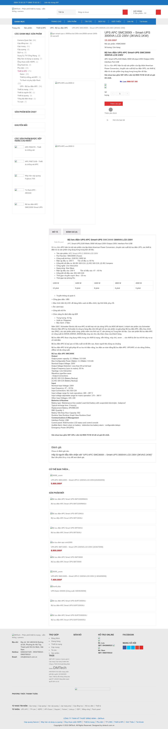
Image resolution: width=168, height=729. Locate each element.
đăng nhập (66, 457)
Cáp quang (21, 49)
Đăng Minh (55, 638)
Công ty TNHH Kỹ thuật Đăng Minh (59, 664)
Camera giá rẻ (65, 659)
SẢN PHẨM (72, 21)
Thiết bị (98, 706)
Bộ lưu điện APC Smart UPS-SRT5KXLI (66, 532)
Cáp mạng (21, 46)
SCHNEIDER (62, 674)
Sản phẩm (55, 653)
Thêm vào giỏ (115, 104)
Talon (50, 676)
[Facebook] (124, 647)
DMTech (59, 668)
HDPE (40, 709)
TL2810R (56, 679)
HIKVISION (52, 671)
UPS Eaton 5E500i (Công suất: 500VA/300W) (68, 591)
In (107, 120)
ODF (78, 709)
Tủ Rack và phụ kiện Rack (30, 80)
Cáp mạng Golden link (62, 661)
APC (69, 243)
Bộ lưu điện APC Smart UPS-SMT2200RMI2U (68, 504)
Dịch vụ (20, 53)
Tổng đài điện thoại (24, 99)
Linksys (72, 709)
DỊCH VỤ (101, 21)
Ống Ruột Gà (22, 65)
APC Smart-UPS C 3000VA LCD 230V (83, 253)
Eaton (22, 74)
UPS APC (24, 709)
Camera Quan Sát (24, 40)
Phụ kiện (20, 68)
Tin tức (54, 650)
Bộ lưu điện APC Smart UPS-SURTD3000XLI (68, 620)
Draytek (57, 709)
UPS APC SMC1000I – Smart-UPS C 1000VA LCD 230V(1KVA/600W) (78, 480)
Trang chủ (16, 28)
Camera (57, 659)
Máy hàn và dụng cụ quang (28, 59)
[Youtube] (141, 647)
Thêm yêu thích (111, 113)
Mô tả (55, 232)
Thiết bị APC (41, 28)
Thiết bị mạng (22, 89)
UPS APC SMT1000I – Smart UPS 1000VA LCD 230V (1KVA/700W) (77, 547)
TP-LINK (108, 722)
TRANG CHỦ (56, 21)
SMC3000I (108, 239)
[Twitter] (129, 647)
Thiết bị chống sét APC (29, 77)
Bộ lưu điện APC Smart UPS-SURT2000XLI (67, 605)
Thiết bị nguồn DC (24, 92)
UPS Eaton (48, 709)
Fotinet (64, 709)
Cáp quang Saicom (31, 722)
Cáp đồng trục (23, 43)
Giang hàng (55, 641)
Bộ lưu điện (109, 65)
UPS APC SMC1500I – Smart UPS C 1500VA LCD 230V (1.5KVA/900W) (79, 576)
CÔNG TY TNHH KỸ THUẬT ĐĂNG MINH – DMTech (83, 718)
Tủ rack (20, 102)
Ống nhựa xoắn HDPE (26, 62)
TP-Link (33, 709)
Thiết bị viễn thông (58, 676)
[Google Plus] (137, 647)
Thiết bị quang (23, 96)
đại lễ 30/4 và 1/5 (54, 681)
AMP (50, 659)
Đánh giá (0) (71, 232)
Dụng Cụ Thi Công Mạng (27, 56)
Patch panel (96, 709)
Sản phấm (28, 28)
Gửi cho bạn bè (118, 120)
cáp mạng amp (66, 706)
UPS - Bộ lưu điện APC (59, 28)
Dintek (51, 668)
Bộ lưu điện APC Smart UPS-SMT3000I (66, 562)
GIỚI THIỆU (116, 21)
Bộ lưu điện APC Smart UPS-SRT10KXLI (66, 518)
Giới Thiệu (130, 722)
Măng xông (86, 709)
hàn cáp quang (53, 706)
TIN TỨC (88, 21)
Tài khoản (143, 21)
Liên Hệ (130, 21)
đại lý (67, 679)
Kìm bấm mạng (60, 671)
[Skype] (130, 87)
